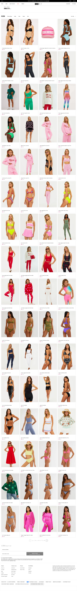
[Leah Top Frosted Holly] (29, 64)
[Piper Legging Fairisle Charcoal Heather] (67, 64)
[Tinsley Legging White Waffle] (29, 357)
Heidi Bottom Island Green (6, 145)
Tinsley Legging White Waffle (25, 372)
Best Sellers (12, 3)
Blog (2, 571)
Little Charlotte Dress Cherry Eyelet (7, 470)
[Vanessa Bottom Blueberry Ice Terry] (10, 64)
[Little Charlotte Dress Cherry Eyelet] (10, 454)
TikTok (29, 569)
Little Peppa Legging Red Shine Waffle (27, 275)
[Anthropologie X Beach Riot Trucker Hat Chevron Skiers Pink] (48, 32)
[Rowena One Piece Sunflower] (48, 324)
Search (23, 3)
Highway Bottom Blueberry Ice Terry (64, 48)
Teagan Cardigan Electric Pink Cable (27, 535)
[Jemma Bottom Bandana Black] (48, 357)
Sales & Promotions (4, 574)
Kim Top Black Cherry (5, 437)
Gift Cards (13, 574)
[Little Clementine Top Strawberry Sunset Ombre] (67, 292)
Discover (68, 3)
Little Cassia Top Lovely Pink (6, 178)
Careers (2, 572)
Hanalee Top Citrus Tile (62, 470)
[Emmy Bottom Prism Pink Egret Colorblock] (48, 227)
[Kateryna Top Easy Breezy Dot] (67, 487)
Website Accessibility (57, 581)
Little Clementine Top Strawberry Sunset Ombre (66, 307)
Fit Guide (74, 3)
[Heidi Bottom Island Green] (10, 129)
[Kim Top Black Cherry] (10, 422)
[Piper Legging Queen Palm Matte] (67, 227)
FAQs (12, 576)
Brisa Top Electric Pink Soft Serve (45, 535)
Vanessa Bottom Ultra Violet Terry (64, 340)
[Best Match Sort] (73, 16)
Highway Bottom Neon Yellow (63, 210)
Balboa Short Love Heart (25, 145)
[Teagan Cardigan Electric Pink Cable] (29, 519)
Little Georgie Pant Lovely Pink (44, 145)
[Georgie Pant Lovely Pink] (29, 162)
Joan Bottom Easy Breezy (44, 502)
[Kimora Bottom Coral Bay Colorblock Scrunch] (48, 64)
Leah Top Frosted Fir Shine (25, 113)
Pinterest (29, 572)
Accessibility (41, 581)
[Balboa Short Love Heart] (29, 129)
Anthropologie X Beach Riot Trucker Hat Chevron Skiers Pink (49, 48)
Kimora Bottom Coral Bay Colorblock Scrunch (47, 80)
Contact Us (13, 567)
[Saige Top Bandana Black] (67, 357)
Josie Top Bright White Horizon (45, 437)
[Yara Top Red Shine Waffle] (48, 259)
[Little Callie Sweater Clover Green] (10, 487)
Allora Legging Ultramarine (6, 372)
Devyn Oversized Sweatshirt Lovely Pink (65, 145)
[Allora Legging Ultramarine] (10, 357)
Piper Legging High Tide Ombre (64, 113)
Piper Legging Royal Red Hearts (7, 307)
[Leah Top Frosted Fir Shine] (29, 97)
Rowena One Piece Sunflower (44, 340)
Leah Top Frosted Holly (24, 80)
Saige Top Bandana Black (63, 372)
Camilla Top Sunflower (5, 340)
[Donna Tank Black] (29, 389)
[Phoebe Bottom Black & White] (10, 32)
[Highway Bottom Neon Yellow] (67, 194)
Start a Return (13, 571)
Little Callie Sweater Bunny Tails (64, 437)
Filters (3, 16)
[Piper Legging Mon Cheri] (48, 194)
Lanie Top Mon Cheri (24, 210)
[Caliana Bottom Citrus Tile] (48, 454)
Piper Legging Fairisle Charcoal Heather (65, 80)
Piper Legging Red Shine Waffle (7, 275)
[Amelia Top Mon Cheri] (67, 162)
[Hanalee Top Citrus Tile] (67, 454)
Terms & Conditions (21, 581)
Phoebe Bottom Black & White (7, 48)
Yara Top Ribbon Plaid (62, 275)
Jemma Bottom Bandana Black (45, 372)
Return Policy (13, 572)
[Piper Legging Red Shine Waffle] (10, 259)
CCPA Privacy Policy (67, 581)
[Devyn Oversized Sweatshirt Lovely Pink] (67, 129)
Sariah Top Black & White (25, 48)
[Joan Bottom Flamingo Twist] (67, 519)
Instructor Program (4, 576)
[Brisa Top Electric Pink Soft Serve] (48, 519)
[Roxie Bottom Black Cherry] (67, 389)
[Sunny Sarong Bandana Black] (10, 389)
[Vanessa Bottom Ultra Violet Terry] (67, 324)
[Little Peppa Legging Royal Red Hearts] (29, 292)
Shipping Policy (13, 569)
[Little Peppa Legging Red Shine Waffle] (29, 259)
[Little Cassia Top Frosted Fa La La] (48, 97)
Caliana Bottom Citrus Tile (44, 470)
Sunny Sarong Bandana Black (7, 405)
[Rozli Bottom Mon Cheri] (10, 194)
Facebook (30, 571)
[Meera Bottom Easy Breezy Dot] (29, 487)
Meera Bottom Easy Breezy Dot (26, 502)
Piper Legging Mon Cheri (44, 210)
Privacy (15, 560)
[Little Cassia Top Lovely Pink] (10, 162)
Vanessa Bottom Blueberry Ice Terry (7, 80)
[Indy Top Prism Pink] (29, 227)
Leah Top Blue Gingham (25, 437)
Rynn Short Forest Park (6, 113)
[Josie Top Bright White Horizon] (48, 422)
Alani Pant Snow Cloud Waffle (44, 307)
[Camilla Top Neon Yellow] (10, 227)
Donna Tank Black (24, 405)
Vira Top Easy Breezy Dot (6, 535)
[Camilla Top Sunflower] (10, 324)
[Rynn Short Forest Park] (10, 97)
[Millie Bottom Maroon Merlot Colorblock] (48, 162)
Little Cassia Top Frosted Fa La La (45, 113)
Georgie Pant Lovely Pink (25, 178)
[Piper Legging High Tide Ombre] (67, 97)
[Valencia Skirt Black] (48, 389)
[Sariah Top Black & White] (29, 32)
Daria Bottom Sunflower (25, 340)
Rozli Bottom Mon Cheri (6, 210)
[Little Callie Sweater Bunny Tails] (67, 422)
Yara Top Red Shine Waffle (44, 275)
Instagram (30, 567)
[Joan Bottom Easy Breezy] (48, 487)
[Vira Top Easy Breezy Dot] (10, 519)
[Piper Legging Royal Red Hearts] (10, 292)
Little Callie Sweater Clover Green (7, 502)
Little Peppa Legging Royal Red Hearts (27, 307)
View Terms (11, 560)
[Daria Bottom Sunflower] (29, 324)
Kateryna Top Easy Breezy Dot (63, 502)
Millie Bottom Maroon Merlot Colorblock (46, 178)
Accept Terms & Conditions (7, 557)
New (6, 3)
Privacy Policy (48, 581)
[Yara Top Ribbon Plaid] (67, 259)
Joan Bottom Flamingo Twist (63, 535)
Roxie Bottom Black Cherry (63, 405)
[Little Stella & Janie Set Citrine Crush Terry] (29, 454)
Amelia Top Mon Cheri (62, 178)
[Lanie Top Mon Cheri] (29, 194)
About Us (2, 567)
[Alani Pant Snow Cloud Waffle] (48, 292)
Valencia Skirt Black (43, 405)
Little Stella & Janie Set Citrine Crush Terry (27, 470)
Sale (18, 3)
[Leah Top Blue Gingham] (29, 422)
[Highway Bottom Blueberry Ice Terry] (67, 32)
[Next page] (47, 540)
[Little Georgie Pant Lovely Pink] (48, 129)
